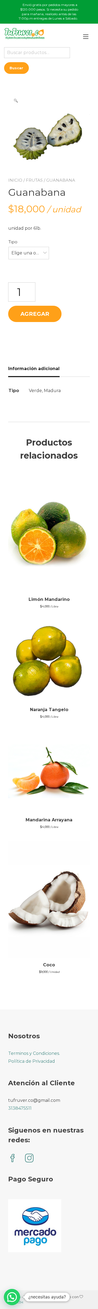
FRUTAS (34, 180)
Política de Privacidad (31, 1061)
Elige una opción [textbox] (28, 253)
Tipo (12, 241)
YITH (19, 1302)
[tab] (36, 368)
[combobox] (28, 253)
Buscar (16, 68)
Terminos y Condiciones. (34, 1053)
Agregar (34, 314)
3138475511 (20, 1108)
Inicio (15, 180)
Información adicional (34, 368)
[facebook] (12, 1159)
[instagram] (29, 1159)
